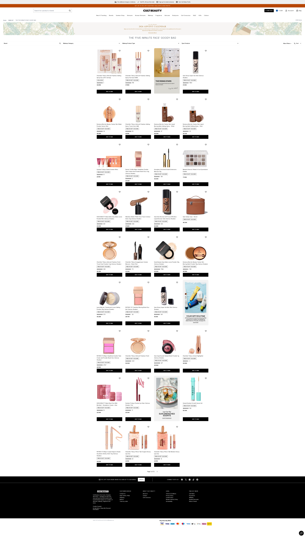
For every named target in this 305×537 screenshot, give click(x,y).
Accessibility (169, 501)
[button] (167, 71)
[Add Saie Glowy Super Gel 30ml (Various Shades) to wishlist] (206, 51)
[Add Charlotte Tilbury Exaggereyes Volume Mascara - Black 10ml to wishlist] (148, 237)
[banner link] (195, 302)
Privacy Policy (169, 495)
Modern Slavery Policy (172, 499)
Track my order (124, 501)
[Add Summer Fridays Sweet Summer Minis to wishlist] (120, 144)
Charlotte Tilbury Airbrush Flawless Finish (137, 356)
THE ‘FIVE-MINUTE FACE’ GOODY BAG (152, 37)
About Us (145, 493)
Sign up (141, 479)
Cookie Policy (169, 497)
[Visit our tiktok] (193, 480)
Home (4, 20)
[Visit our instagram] (190, 480)
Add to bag (109, 91)
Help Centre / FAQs (125, 495)
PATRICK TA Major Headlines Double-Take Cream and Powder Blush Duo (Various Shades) (109, 358)
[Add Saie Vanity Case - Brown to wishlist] (206, 192)
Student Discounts (194, 499)
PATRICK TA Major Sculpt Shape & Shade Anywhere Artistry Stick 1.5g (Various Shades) (108, 453)
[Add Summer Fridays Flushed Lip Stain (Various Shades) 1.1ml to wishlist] (148, 378)
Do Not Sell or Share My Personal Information (102, 509)
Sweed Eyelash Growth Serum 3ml (192, 403)
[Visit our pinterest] (197, 480)
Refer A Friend (193, 501)
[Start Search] (70, 10)
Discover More (152, 32)
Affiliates (191, 497)
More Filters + (287, 43)
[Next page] (157, 471)
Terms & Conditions (171, 493)
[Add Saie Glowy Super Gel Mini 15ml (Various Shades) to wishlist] (177, 282)
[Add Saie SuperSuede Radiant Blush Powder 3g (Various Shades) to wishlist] (177, 331)
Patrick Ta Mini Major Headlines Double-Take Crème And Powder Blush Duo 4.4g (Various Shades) (137, 171)
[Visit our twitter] (186, 480)
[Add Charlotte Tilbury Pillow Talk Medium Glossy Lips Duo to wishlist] (177, 427)
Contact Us (122, 493)
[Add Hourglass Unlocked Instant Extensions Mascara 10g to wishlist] (177, 144)
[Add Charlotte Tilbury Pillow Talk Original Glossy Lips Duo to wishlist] (148, 427)
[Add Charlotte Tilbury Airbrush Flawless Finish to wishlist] (148, 331)
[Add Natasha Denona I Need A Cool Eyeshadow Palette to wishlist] (206, 144)
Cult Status (192, 493)
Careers (145, 495)
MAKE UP (10, 20)
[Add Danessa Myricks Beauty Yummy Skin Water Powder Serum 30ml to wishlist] (120, 99)
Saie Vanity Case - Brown (190, 216)
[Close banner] (300, 23)
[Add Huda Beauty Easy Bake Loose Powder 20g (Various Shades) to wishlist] (177, 237)
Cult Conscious (147, 497)
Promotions (192, 495)
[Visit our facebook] (182, 480)
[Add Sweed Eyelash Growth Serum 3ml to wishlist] (206, 378)
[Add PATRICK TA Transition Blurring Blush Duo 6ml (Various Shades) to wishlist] (148, 282)
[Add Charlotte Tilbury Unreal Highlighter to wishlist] (206, 331)
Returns (122, 499)
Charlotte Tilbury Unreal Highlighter (193, 356)
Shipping (122, 497)
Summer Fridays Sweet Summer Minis (107, 169)
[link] (289, 10)
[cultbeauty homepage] (152, 10)
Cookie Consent (97, 506)
